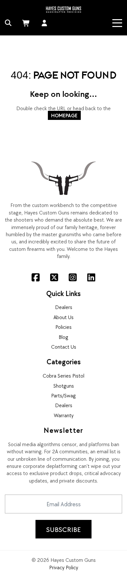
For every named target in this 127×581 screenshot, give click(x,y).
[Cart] (26, 23)
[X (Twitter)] (54, 277)
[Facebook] (36, 277)
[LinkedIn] (91, 277)
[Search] (8, 23)
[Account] (44, 23)
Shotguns (63, 385)
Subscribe (63, 529)
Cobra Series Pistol (63, 375)
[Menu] (117, 23)
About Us (63, 317)
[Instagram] (73, 277)
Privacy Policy (63, 567)
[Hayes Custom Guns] (63, 9)
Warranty (64, 415)
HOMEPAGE (64, 115)
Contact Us (63, 346)
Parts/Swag (63, 395)
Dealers (63, 307)
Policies (63, 327)
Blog (63, 337)
